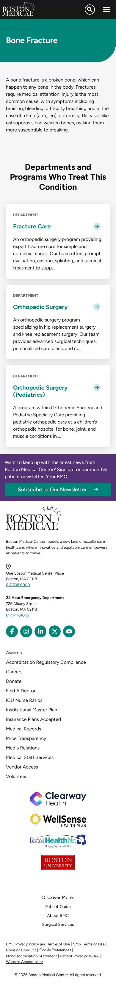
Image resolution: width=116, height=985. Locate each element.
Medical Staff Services (30, 757)
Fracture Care (32, 226)
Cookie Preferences (55, 950)
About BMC (58, 915)
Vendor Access (22, 767)
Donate (13, 681)
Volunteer (16, 776)
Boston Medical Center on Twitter (55, 631)
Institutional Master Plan (31, 710)
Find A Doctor (20, 691)
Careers (14, 672)
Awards (14, 652)
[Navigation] (106, 9)
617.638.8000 (18, 585)
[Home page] (34, 529)
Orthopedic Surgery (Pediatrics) (40, 391)
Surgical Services (58, 924)
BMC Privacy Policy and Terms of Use (38, 944)
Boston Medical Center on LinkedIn (40, 631)
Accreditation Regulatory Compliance (46, 662)
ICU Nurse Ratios (24, 700)
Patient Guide (57, 906)
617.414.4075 (17, 615)
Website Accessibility (24, 962)
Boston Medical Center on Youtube (69, 631)
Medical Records (23, 729)
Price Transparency (26, 738)
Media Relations (23, 748)
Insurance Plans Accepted (33, 719)
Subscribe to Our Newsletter (52, 489)
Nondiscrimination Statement (31, 956)
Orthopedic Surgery (40, 306)
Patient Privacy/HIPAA (79, 956)
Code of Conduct (21, 950)
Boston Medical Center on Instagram (26, 631)
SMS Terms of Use (89, 944)
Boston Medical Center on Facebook (12, 631)
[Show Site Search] (90, 9)
